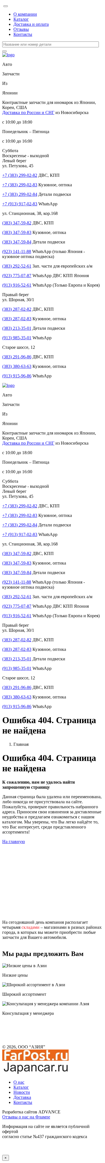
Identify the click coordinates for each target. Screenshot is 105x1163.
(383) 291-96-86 (16, 356)
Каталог (21, 19)
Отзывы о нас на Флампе (26, 1117)
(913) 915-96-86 (16, 375)
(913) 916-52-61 (16, 285)
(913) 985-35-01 (16, 337)
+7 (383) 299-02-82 (19, 175)
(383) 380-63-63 (16, 366)
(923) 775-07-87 (16, 275)
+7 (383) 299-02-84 (19, 194)
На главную (13, 841)
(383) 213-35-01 (16, 328)
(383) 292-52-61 (16, 266)
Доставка (22, 1097)
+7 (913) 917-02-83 (19, 203)
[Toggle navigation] (5, 6)
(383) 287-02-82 (16, 309)
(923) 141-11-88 (16, 251)
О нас (18, 1082)
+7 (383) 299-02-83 (19, 184)
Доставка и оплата (31, 24)
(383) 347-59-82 (16, 222)
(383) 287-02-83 (16, 318)
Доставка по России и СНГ (28, 112)
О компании (25, 14)
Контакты (22, 34)
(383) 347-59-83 (16, 232)
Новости (21, 1092)
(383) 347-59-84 (16, 242)
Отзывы (21, 29)
